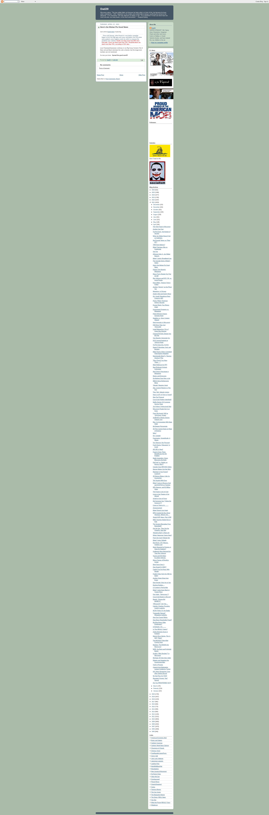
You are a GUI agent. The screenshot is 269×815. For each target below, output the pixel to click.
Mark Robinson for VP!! (160, 365)
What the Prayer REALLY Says (160, 802)
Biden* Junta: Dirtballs (159, 540)
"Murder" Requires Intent (160, 385)
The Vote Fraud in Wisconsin (161, 226)
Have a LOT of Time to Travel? (162, 394)
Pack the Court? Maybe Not (161, 538)
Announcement (157, 508)
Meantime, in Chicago (159, 291)
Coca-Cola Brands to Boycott (162, 597)
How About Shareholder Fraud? (162, 620)
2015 (153, 706)
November (156, 207)
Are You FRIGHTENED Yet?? (162, 683)
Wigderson (154, 805)
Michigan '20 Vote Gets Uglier (162, 658)
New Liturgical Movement (159, 771)
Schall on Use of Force (160, 498)
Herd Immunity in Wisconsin (161, 322)
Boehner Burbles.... (159, 585)
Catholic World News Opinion (160, 745)
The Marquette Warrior (158, 795)
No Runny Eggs (156, 774)
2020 (153, 694)
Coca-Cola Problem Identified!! (162, 399)
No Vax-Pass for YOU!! (160, 676)
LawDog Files (155, 764)
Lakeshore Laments (157, 761)
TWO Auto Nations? (159, 245)
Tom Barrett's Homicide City (161, 338)
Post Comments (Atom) (112, 79)
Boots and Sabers (156, 740)
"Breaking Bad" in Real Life (161, 533)
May (154, 222)
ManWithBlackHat (156, 766)
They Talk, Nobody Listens (161, 392)
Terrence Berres (156, 789)
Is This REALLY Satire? (160, 629)
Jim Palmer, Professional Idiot (162, 406)
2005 (153, 731)
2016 (153, 704)
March (155, 686)
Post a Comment (104, 68)
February (156, 688)
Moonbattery (155, 769)
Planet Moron (155, 782)
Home (121, 75)
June (155, 219)
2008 (153, 724)
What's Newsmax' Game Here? (162, 535)
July (154, 217)
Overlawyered (155, 779)
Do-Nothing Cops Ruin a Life (161, 378)
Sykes (153, 787)
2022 (153, 200)
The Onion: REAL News (158, 797)
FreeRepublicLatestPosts (159, 753)
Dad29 (104, 8)
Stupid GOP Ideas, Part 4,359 (162, 517)
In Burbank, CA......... (159, 627)
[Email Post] (142, 60)
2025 (153, 192)
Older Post (142, 75)
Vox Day (153, 800)
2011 (153, 716)
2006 (153, 729)
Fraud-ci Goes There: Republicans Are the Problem (160, 453)
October (156, 209)
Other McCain (155, 776)
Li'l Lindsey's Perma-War (160, 587)
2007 (153, 726)
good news (110, 32)
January (156, 691)
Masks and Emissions (159, 376)
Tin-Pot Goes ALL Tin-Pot (161, 345)
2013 (153, 711)
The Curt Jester (156, 792)
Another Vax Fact (158, 229)
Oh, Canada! (157, 436)
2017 (153, 701)
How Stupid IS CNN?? (159, 567)
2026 (153, 190)
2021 (153, 202)
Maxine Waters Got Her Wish (162, 469)
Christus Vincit (155, 751)
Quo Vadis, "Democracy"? (161, 594)
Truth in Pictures (158, 665)
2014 (153, 709)
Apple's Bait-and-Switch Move (162, 294)
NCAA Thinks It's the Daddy (161, 610)
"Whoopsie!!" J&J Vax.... (160, 604)
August (155, 214)
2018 (153, 699)
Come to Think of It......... (160, 505)
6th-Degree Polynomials (160, 426)
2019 (153, 696)
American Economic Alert (159, 738)
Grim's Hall (154, 756)
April (154, 224)
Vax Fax (155, 251)
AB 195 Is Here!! (158, 449)
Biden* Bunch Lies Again (160, 510)
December (156, 204)
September (156, 212)
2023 (153, 197)
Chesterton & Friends (157, 748)
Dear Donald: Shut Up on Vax (162, 582)
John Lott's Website (157, 758)
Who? (154, 433)
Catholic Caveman (156, 743)
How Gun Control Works (160, 617)
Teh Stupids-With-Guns (160, 480)
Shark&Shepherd (156, 784)
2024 (153, 195)
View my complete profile (159, 42)
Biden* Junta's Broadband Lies (162, 258)
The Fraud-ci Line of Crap (160, 492)
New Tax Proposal (158, 397)
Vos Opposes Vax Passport (161, 442)
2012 (153, 714)
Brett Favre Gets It (158, 564)
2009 (153, 721)
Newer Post (100, 75)
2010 (153, 719)
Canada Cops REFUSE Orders (162, 467)
